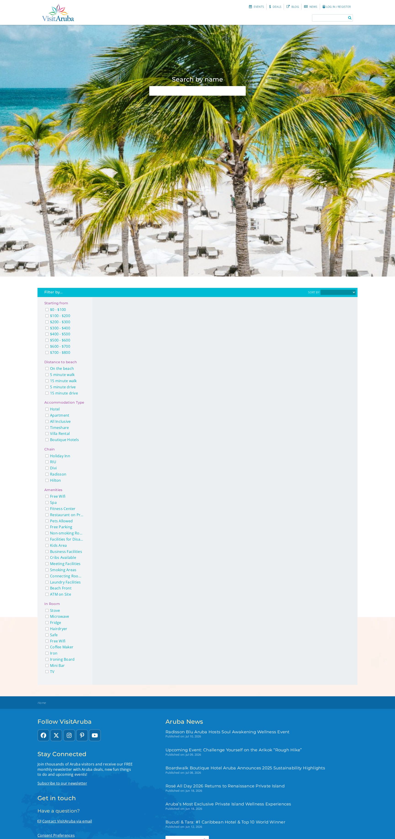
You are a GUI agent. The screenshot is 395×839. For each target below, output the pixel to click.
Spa (53, 502)
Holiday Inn (60, 456)
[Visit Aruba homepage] (58, 12)
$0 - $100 (58, 309)
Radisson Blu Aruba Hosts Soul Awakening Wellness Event (227, 731)
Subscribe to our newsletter (62, 783)
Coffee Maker (61, 647)
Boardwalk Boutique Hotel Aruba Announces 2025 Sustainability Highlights (245, 767)
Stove (55, 610)
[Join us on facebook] (43, 735)
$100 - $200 (60, 315)
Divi (53, 468)
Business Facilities (66, 551)
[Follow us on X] (56, 735)
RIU (53, 462)
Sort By (314, 292)
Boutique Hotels (64, 439)
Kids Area (58, 545)
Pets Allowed (61, 521)
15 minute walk (63, 381)
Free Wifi (57, 496)
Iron (53, 653)
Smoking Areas (63, 570)
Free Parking (61, 527)
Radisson (58, 474)
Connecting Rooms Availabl (67, 576)
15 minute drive (64, 393)
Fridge (55, 622)
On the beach (62, 368)
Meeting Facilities (65, 563)
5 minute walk (62, 374)
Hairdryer (58, 628)
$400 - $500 (60, 334)
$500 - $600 (60, 340)
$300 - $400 (60, 328)
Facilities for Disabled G (67, 539)
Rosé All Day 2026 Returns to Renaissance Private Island (225, 786)
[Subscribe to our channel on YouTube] (95, 735)
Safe (54, 635)
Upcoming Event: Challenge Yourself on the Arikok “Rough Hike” (233, 749)
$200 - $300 (60, 322)
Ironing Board (62, 659)
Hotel (55, 409)
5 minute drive (63, 387)
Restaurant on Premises (67, 515)
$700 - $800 (60, 352)
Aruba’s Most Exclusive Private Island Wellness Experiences (228, 804)
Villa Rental (60, 433)
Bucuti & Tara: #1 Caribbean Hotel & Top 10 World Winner (225, 822)
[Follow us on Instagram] (69, 735)
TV (52, 671)
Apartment (59, 415)
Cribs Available (63, 557)
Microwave (59, 616)
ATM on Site (60, 594)
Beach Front (61, 588)
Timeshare (59, 427)
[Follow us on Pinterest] (82, 735)
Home (41, 703)
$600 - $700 (60, 346)
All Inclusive (60, 421)
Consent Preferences (56, 835)
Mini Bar (57, 665)
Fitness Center (63, 508)
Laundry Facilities (65, 582)
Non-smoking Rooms (67, 533)
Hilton (55, 480)
